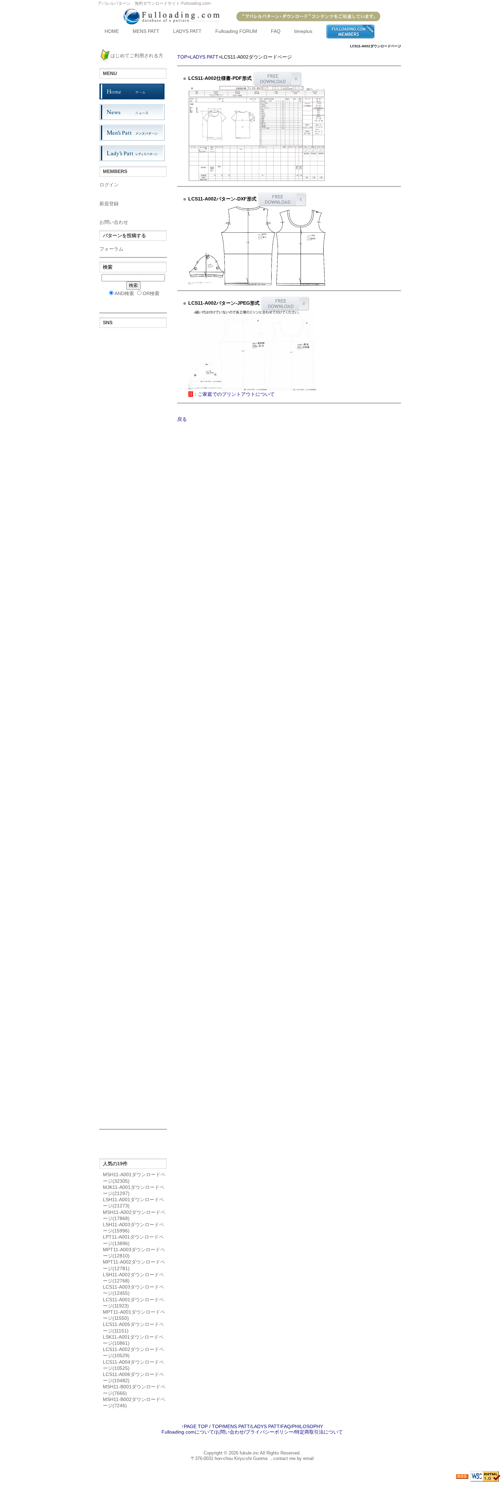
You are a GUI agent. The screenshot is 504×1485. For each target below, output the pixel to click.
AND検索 (124, 293)
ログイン (109, 184)
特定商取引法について (319, 1432)
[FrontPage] (132, 91)
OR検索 (151, 293)
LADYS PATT (187, 31)
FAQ (275, 31)
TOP (182, 57)
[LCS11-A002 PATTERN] (256, 245)
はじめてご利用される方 (136, 55)
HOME (112, 31)
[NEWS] (132, 111)
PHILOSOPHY (307, 1426)
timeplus (303, 31)
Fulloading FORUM (236, 31)
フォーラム (111, 249)
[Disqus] (133, 850)
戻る (182, 419)
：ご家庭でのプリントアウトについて (231, 394)
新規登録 (109, 203)
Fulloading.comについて (187, 1432)
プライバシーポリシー (269, 1432)
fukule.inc (249, 1453)
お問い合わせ (113, 222)
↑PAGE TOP (194, 1426)
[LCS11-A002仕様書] (256, 133)
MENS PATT (146, 31)
